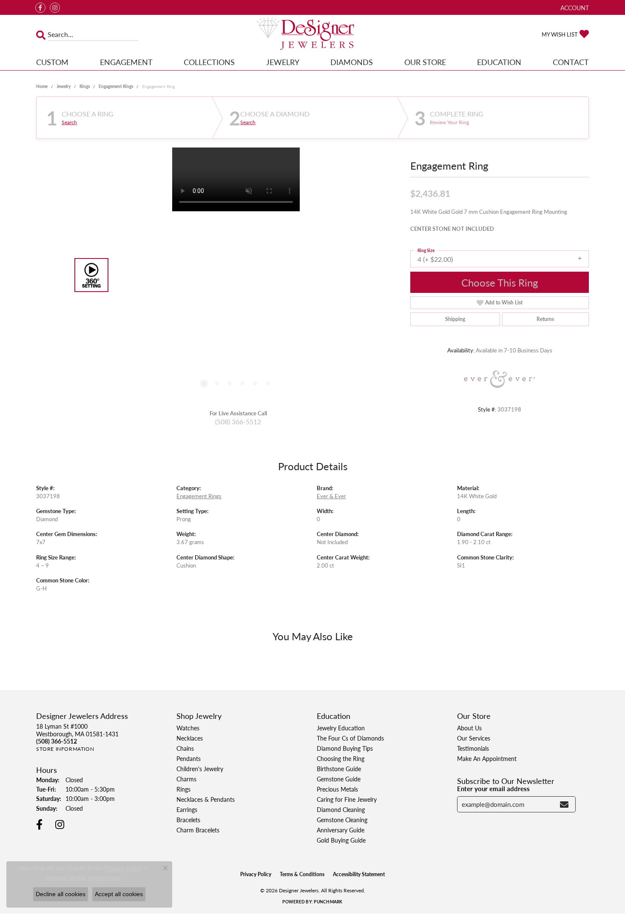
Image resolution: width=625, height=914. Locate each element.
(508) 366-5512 (238, 421)
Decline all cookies (60, 894)
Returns (545, 319)
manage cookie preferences (82, 877)
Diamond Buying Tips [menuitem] (345, 748)
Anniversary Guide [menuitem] (340, 830)
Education (499, 62)
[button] (574, 7)
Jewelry (282, 62)
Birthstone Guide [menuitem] (339, 768)
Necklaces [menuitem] (189, 738)
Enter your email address (493, 788)
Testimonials (473, 748)
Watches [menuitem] (187, 728)
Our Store (425, 62)
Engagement (126, 62)
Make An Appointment (487, 758)
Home (42, 86)
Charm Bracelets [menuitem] (197, 830)
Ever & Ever (331, 496)
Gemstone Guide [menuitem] (339, 779)
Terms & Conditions (302, 874)
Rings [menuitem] (183, 789)
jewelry (64, 86)
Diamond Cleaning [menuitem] (341, 809)
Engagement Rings (116, 86)
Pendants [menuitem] (188, 758)
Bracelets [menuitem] (188, 819)
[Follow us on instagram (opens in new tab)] (55, 8)
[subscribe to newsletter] (564, 804)
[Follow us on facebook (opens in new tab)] (40, 8)
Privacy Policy (255, 874)
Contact (571, 62)
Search (69, 122)
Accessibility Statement (359, 874)
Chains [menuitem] (185, 748)
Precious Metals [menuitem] (337, 789)
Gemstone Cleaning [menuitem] (342, 819)
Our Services (473, 738)
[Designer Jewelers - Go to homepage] (312, 34)
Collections (209, 62)
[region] (236, 275)
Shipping (455, 319)
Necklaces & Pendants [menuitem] (205, 799)
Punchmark (328, 902)
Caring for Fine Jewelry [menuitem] (347, 799)
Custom (52, 62)
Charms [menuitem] (186, 779)
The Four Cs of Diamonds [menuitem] (350, 738)
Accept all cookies (119, 894)
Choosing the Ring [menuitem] (340, 758)
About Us (469, 728)
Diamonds (351, 62)
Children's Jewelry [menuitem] (199, 768)
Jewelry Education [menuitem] (341, 728)
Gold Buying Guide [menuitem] (341, 840)
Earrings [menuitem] (186, 809)
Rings (85, 86)
